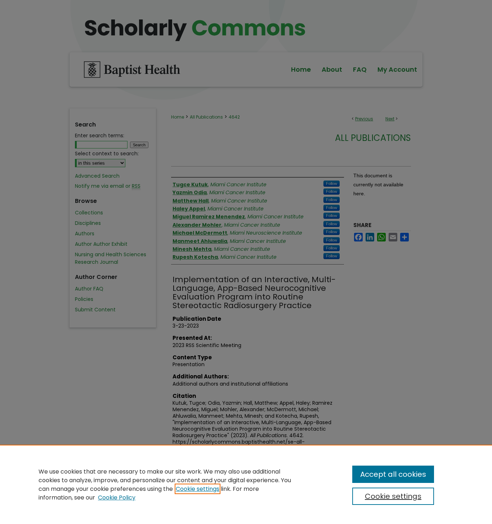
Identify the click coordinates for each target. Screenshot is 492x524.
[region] (246, 484)
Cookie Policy (116, 497)
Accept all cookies (393, 474)
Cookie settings (197, 489)
